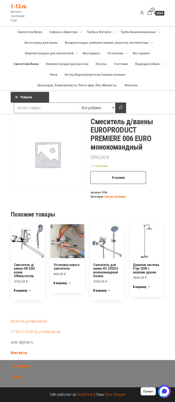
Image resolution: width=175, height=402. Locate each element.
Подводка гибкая (147, 64)
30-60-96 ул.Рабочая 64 (29, 321)
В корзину (118, 177)
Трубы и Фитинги (99, 32)
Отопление (115, 53)
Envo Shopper (115, 394)
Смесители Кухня (29, 32)
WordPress (85, 394)
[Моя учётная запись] (142, 13)
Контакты (19, 352)
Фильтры (131, 85)
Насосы (101, 64)
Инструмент (91, 53)
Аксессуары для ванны (41, 43)
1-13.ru (18, 6)
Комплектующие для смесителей (49, 53)
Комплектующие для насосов (67, 64)
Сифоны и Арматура (63, 32)
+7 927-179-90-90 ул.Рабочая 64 (35, 332)
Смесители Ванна (26, 64)
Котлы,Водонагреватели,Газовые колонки (95, 75)
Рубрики (26, 97)
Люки (53, 75)
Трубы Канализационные (138, 32)
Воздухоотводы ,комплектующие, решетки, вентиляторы (107, 43)
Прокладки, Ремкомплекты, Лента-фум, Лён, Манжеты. (77, 85)
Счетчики (121, 64)
